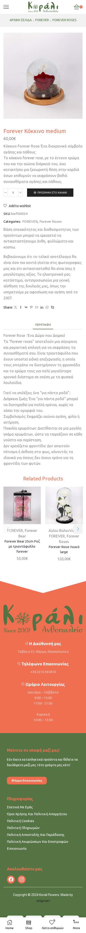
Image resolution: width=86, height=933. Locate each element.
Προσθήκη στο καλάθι (52, 192)
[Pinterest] (31, 307)
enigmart (43, 901)
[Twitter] (15, 307)
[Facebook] (20, 307)
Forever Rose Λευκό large (63, 549)
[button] (78, 529)
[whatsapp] (47, 307)
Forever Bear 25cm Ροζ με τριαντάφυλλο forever (22, 546)
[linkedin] (41, 307)
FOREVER (42, 20)
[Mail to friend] (36, 307)
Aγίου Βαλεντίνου (63, 530)
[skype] (52, 307)
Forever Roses (65, 20)
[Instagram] (22, 879)
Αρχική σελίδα (21, 20)
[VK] (26, 307)
